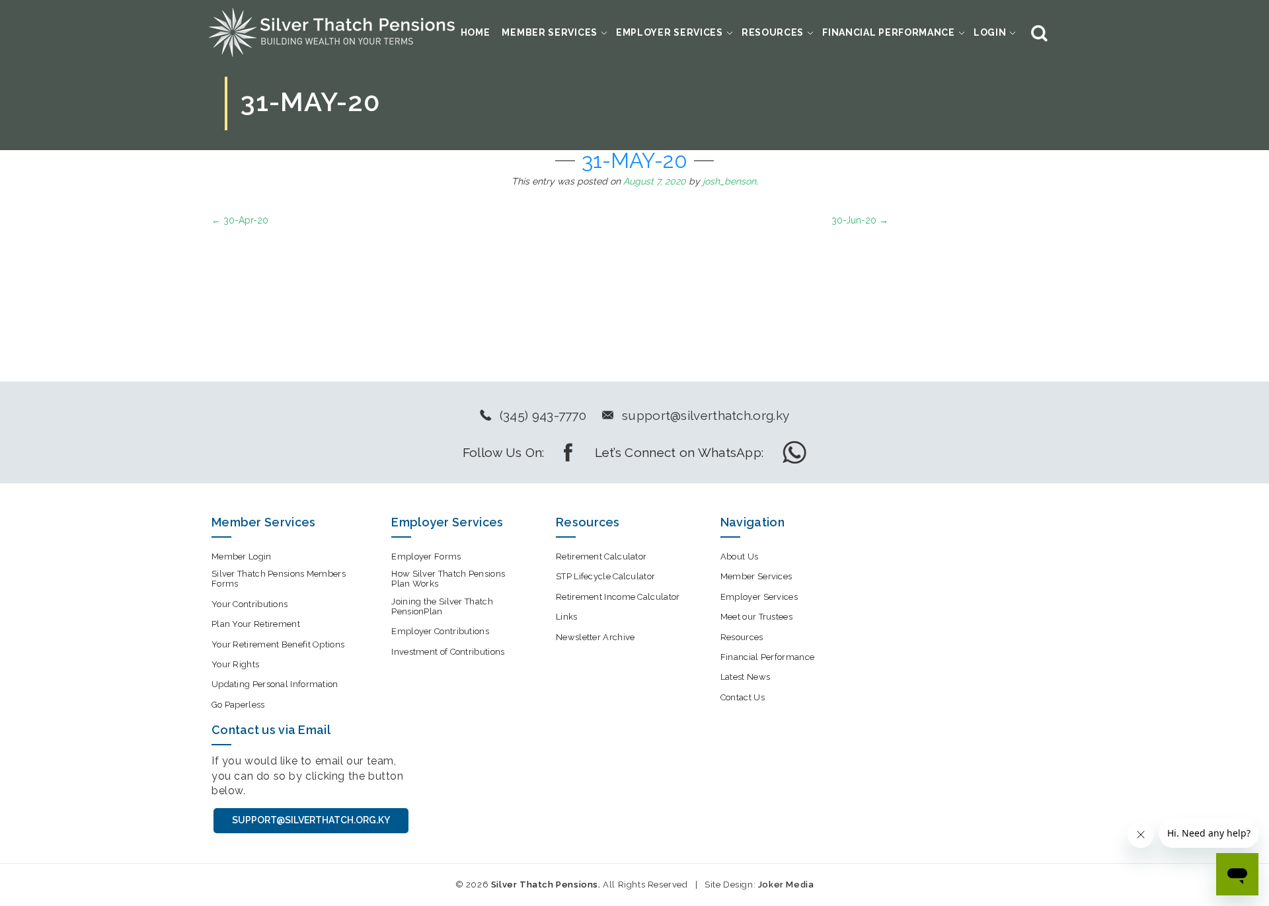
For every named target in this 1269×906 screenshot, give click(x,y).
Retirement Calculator (601, 556)
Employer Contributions (440, 631)
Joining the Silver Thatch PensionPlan (442, 606)
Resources (773, 32)
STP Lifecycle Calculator (605, 576)
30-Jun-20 (859, 220)
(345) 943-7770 (543, 415)
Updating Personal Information (275, 684)
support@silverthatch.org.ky (705, 415)
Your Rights (235, 664)
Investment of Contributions (447, 652)
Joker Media (786, 884)
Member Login (242, 556)
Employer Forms (426, 556)
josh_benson (729, 181)
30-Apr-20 (240, 220)
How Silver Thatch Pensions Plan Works (448, 579)
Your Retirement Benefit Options (278, 644)
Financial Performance (888, 32)
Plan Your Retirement (256, 624)
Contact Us (742, 697)
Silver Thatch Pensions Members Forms (279, 579)
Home (475, 32)
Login (990, 32)
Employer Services (669, 32)
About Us (739, 556)
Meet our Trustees (756, 617)
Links (567, 617)
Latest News (745, 677)
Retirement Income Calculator (617, 597)
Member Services (549, 32)
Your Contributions (250, 604)
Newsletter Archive (595, 637)
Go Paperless (238, 705)
